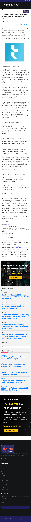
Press (2, 473)
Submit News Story (15, 277)
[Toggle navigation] (2, 10)
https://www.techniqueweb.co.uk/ (14, 235)
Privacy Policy (4, 489)
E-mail (2, 502)
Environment (4, 478)
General (3, 475)
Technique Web (5, 69)
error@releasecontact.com (21, 247)
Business (3, 469)
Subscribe (15, 507)
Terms (2, 487)
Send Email (7, 224)
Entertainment (4, 480)
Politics (3, 466)
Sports (2, 471)
